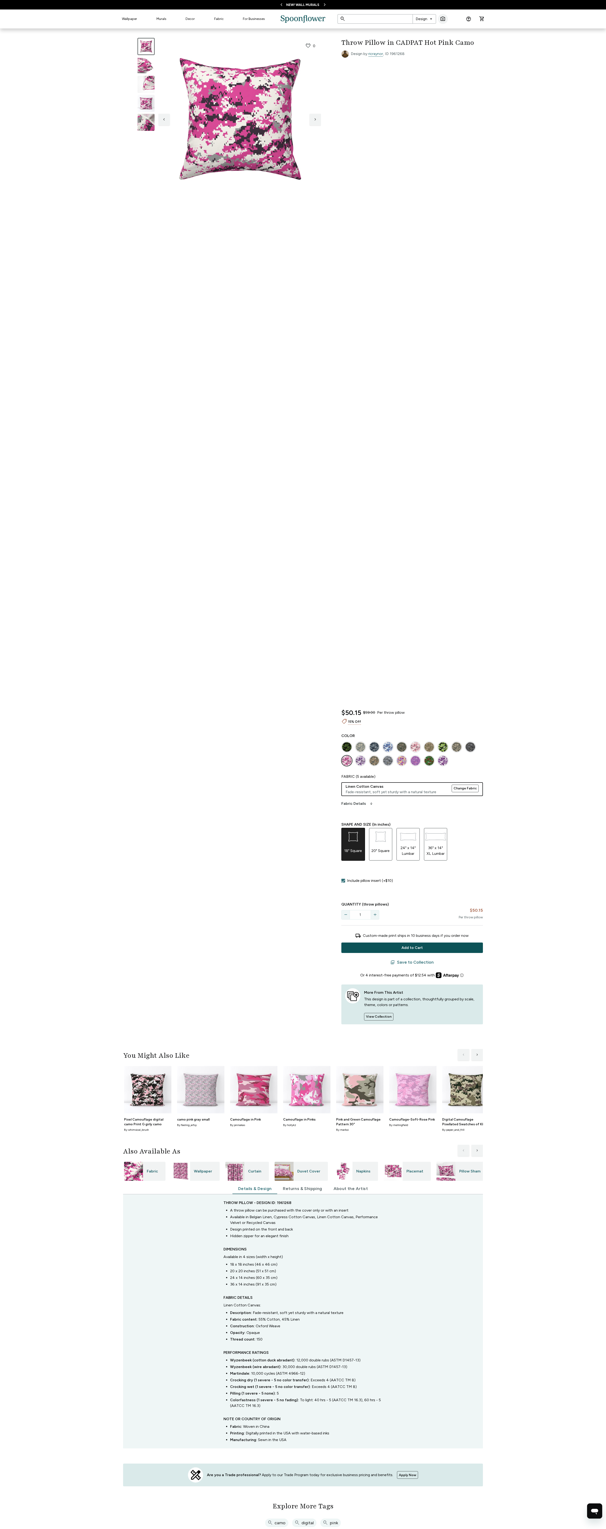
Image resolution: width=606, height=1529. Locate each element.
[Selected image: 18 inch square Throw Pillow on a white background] (146, 46)
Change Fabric (465, 788)
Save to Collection (412, 962)
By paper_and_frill (453, 1129)
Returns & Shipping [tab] (302, 1188)
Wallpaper (129, 19)
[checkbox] (343, 881)
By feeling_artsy (187, 1125)
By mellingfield (398, 1125)
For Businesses (254, 19)
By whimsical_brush (136, 1129)
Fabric (219, 19)
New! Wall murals (302, 5)
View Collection (379, 1017)
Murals (161, 19)
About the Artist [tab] (351, 1188)
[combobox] (424, 19)
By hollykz (289, 1125)
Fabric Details (357, 803)
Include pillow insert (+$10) (370, 880)
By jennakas (237, 1125)
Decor (190, 19)
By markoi (342, 1129)
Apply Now (407, 1475)
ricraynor (375, 53)
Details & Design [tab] (255, 1188)
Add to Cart (412, 947)
